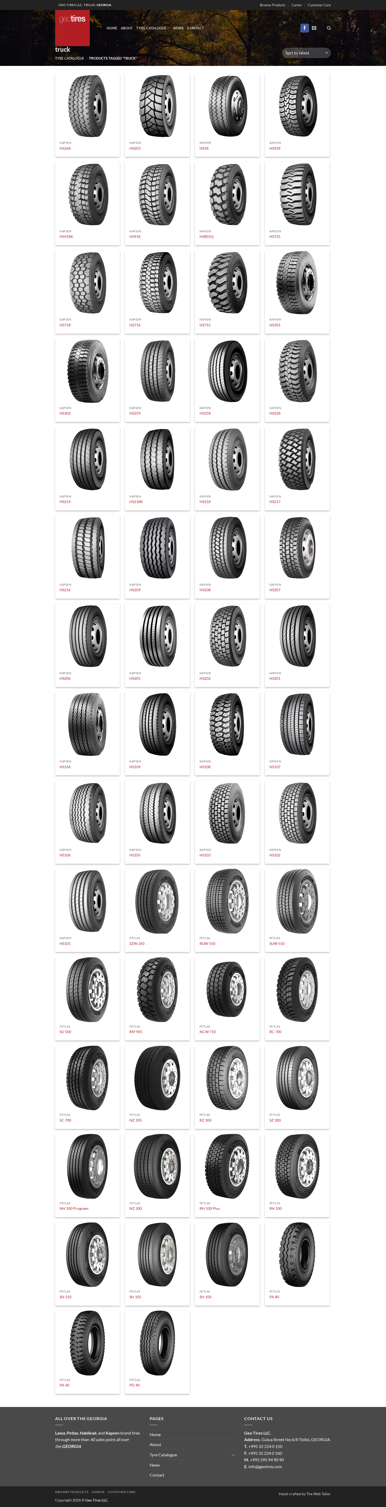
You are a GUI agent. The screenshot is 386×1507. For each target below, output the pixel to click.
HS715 (205, 325)
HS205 (134, 678)
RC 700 (275, 1031)
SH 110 (65, 1297)
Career (296, 5)
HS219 (65, 501)
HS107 (274, 767)
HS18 (204, 148)
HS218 (205, 501)
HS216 (65, 590)
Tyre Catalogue (151, 28)
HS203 (134, 148)
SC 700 (65, 1120)
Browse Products (272, 5)
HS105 (134, 855)
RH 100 (275, 1208)
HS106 (65, 855)
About (127, 28)
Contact (195, 28)
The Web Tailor (318, 1494)
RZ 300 (205, 1120)
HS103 (205, 855)
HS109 (134, 767)
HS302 (65, 413)
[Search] (329, 28)
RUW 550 (207, 943)
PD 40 (134, 1385)
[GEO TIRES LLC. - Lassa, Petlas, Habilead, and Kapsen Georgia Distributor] (77, 28)
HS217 (274, 501)
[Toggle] (233, 1455)
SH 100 (205, 1297)
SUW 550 (277, 943)
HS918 (134, 236)
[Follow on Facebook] (304, 28)
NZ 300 (135, 1208)
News (178, 28)
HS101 (65, 943)
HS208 (205, 590)
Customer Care (319, 5)
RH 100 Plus (210, 1208)
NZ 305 (135, 1120)
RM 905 (135, 1031)
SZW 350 (136, 943)
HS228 (274, 413)
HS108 (205, 767)
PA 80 (274, 1297)
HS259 (134, 413)
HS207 (274, 590)
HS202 (205, 678)
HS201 (274, 678)
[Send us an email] (314, 28)
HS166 (65, 767)
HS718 (65, 325)
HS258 (205, 413)
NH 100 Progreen (74, 1208)
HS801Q (206, 236)
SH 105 (135, 1297)
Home (112, 28)
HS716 (134, 325)
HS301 (274, 325)
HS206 (65, 678)
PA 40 (64, 1385)
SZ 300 (275, 1120)
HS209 (134, 590)
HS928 (274, 148)
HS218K (136, 501)
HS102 (274, 855)
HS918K (66, 236)
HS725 (274, 236)
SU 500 (65, 1031)
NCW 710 (208, 1031)
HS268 (65, 148)
